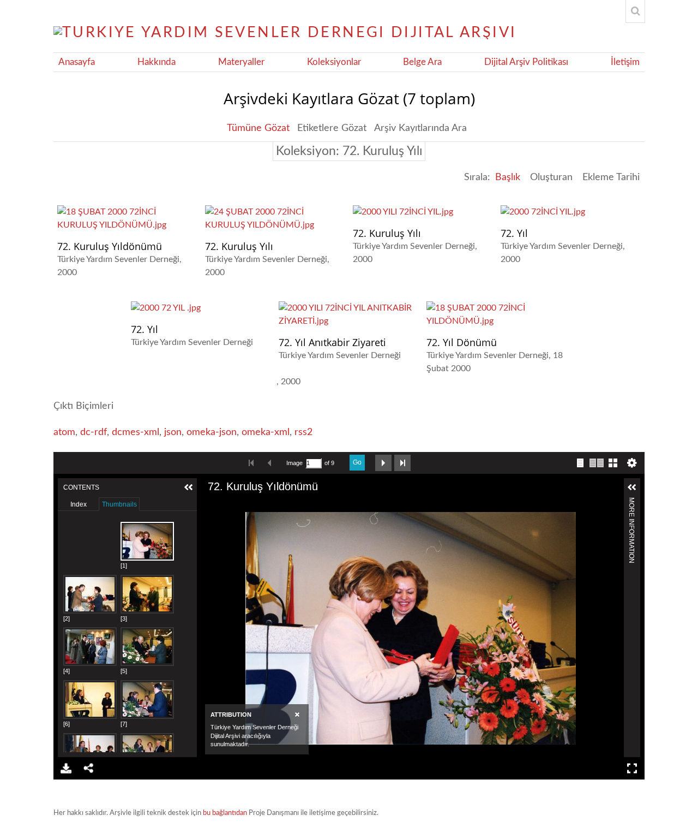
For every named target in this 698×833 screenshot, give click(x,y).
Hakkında (156, 62)
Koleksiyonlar (334, 62)
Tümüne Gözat (258, 128)
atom (64, 432)
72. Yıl (514, 233)
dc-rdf (93, 432)
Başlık (507, 177)
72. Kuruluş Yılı (239, 246)
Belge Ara (422, 62)
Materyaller (241, 62)
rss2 (303, 432)
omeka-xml (266, 432)
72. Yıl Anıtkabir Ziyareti (332, 342)
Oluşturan (551, 177)
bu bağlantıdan (225, 813)
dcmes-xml (135, 432)
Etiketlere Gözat (331, 128)
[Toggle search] (635, 11)
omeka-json (211, 432)
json (173, 432)
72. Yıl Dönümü (461, 342)
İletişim (625, 62)
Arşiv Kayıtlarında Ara (420, 128)
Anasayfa (76, 62)
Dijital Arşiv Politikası (526, 62)
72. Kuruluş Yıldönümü (109, 246)
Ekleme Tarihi (611, 177)
